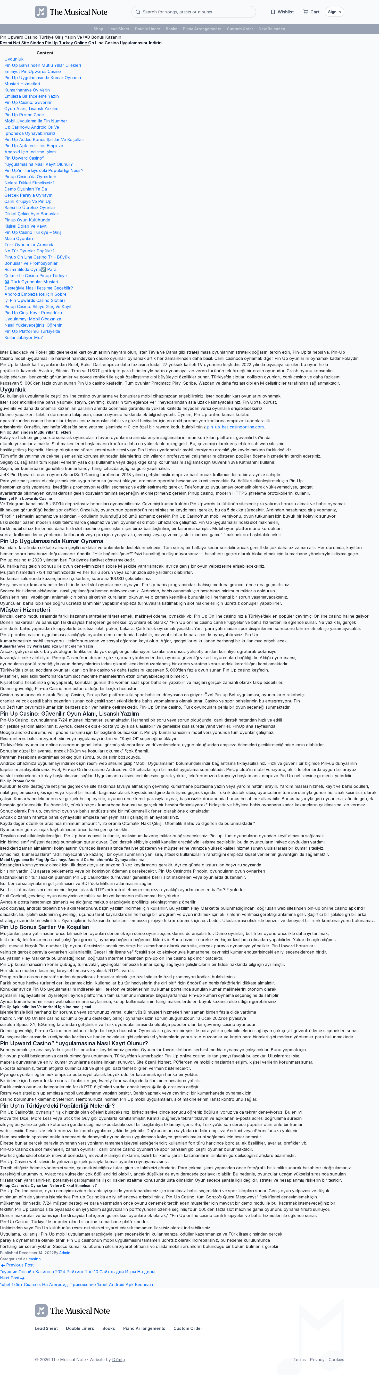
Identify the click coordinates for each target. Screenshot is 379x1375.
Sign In (334, 12)
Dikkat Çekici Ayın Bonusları (31, 213)
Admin (64, 1252)
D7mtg (118, 1359)
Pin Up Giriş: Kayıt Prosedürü (33, 312)
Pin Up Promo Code (24, 114)
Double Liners (147, 29)
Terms (299, 1359)
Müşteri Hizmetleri (22, 83)
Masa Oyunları (18, 238)
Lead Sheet (119, 29)
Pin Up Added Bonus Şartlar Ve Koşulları (44, 139)
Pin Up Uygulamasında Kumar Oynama (42, 77)
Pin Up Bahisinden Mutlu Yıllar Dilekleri (42, 65)
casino (35, 1259)
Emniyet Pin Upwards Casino (32, 71)
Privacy (317, 1359)
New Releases (272, 29)
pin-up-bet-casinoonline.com (235, 426)
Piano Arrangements (202, 29)
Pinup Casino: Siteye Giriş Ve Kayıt (37, 306)
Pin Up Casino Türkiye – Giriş (32, 232)
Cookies (336, 1359)
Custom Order (240, 29)
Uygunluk (13, 59)
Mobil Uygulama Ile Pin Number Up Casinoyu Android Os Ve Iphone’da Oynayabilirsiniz (35, 127)
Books (171, 29)
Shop (98, 29)
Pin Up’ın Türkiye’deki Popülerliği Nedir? (43, 170)
